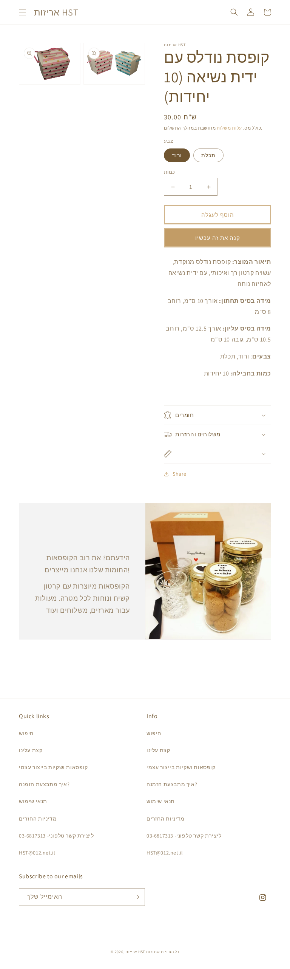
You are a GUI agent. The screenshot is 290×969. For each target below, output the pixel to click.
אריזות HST (135, 951)
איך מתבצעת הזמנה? (44, 784)
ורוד (177, 155)
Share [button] (180, 473)
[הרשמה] (136, 897)
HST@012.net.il (37, 852)
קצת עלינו (30, 750)
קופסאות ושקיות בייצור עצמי (53, 767)
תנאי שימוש (33, 801)
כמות (169, 172)
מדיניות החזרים (38, 818)
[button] (22, 12)
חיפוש (26, 733)
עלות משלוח (229, 128)
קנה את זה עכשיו (217, 237)
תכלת (208, 155)
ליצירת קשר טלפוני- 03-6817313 (56, 835)
